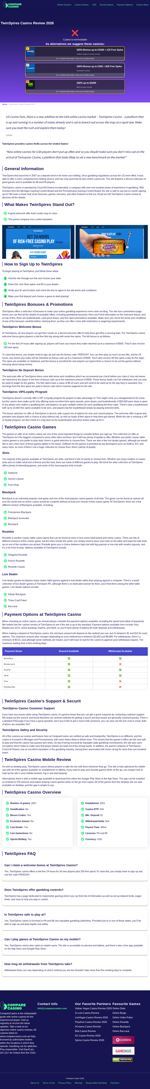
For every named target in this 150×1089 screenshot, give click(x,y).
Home (4, 104)
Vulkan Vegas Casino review (88, 54)
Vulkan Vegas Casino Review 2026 (93, 1008)
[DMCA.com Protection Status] (131, 1060)
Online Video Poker (122, 1017)
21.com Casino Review (87, 1013)
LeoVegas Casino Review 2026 (91, 1017)
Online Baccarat (120, 1031)
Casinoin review (83, 71)
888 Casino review (84, 87)
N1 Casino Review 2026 (87, 1035)
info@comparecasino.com (52, 1008)
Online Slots (118, 1008)
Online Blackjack (121, 1026)
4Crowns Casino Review (88, 1026)
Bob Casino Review (85, 1031)
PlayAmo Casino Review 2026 (91, 1022)
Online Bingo (119, 1013)
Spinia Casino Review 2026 (89, 1040)
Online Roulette (120, 1022)
